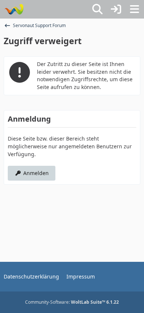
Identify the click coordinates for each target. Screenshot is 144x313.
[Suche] (97, 9)
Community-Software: (72, 302)
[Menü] (134, 9)
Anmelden (36, 173)
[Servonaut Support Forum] (13, 9)
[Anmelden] (116, 9)
